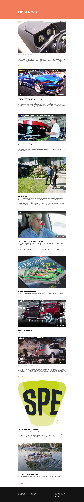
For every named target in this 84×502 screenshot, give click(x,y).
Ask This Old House (22, 196)
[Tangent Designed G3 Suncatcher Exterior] (40, 456)
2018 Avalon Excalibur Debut (25, 144)
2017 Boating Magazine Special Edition (27, 291)
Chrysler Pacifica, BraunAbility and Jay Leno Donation (31, 241)
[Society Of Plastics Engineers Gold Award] (42, 403)
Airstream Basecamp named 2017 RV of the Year (30, 367)
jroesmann (31, 54)
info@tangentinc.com (35, 493)
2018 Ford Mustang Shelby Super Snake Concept (30, 99)
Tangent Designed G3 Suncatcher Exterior (28, 474)
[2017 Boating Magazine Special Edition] (42, 271)
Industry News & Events (33, 428)
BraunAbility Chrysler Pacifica (25, 330)
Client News (26, 54)
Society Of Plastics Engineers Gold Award (28, 429)
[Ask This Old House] (42, 174)
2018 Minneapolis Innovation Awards (27, 56)
